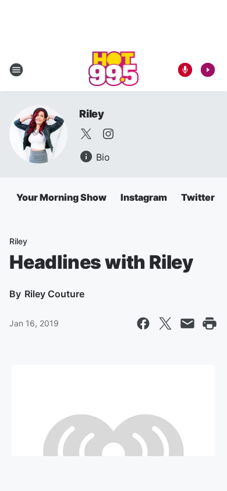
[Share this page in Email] (187, 323)
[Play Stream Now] (208, 70)
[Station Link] (113, 69)
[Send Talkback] (185, 70)
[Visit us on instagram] (108, 134)
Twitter (198, 197)
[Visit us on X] (86, 134)
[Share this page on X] (165, 323)
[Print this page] (209, 323)
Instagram (143, 197)
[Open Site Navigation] (16, 70)
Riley (91, 114)
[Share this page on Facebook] (143, 323)
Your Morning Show (61, 197)
